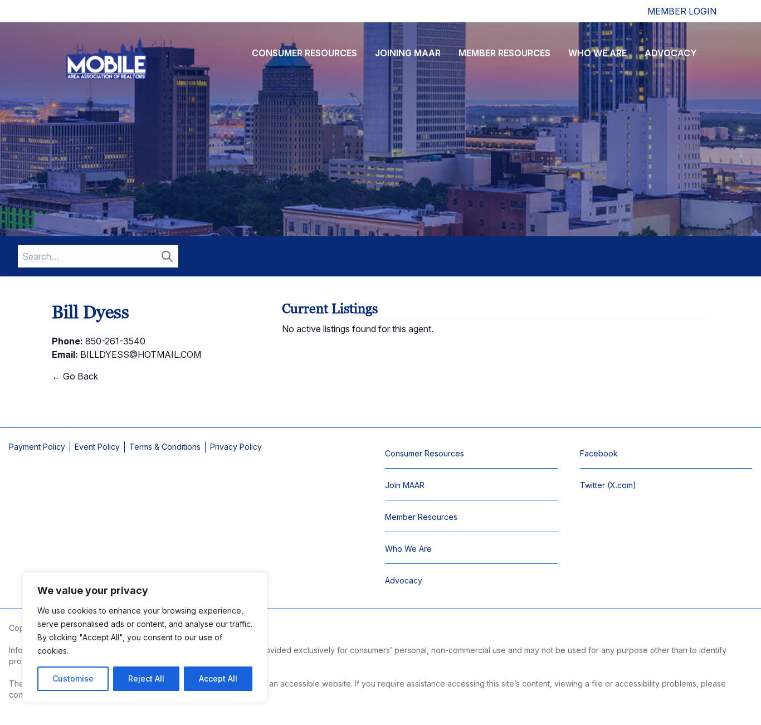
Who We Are (597, 53)
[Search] (167, 256)
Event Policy (97, 446)
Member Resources (504, 53)
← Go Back (75, 376)
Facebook (599, 453)
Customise (73, 678)
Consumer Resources (304, 53)
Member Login (681, 11)
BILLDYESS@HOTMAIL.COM (140, 354)
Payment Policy (37, 446)
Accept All (218, 678)
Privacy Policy (236, 446)
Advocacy (671, 53)
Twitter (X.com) (608, 485)
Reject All (146, 678)
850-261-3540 (115, 341)
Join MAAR (405, 485)
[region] (144, 637)
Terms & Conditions (165, 446)
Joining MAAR (408, 53)
